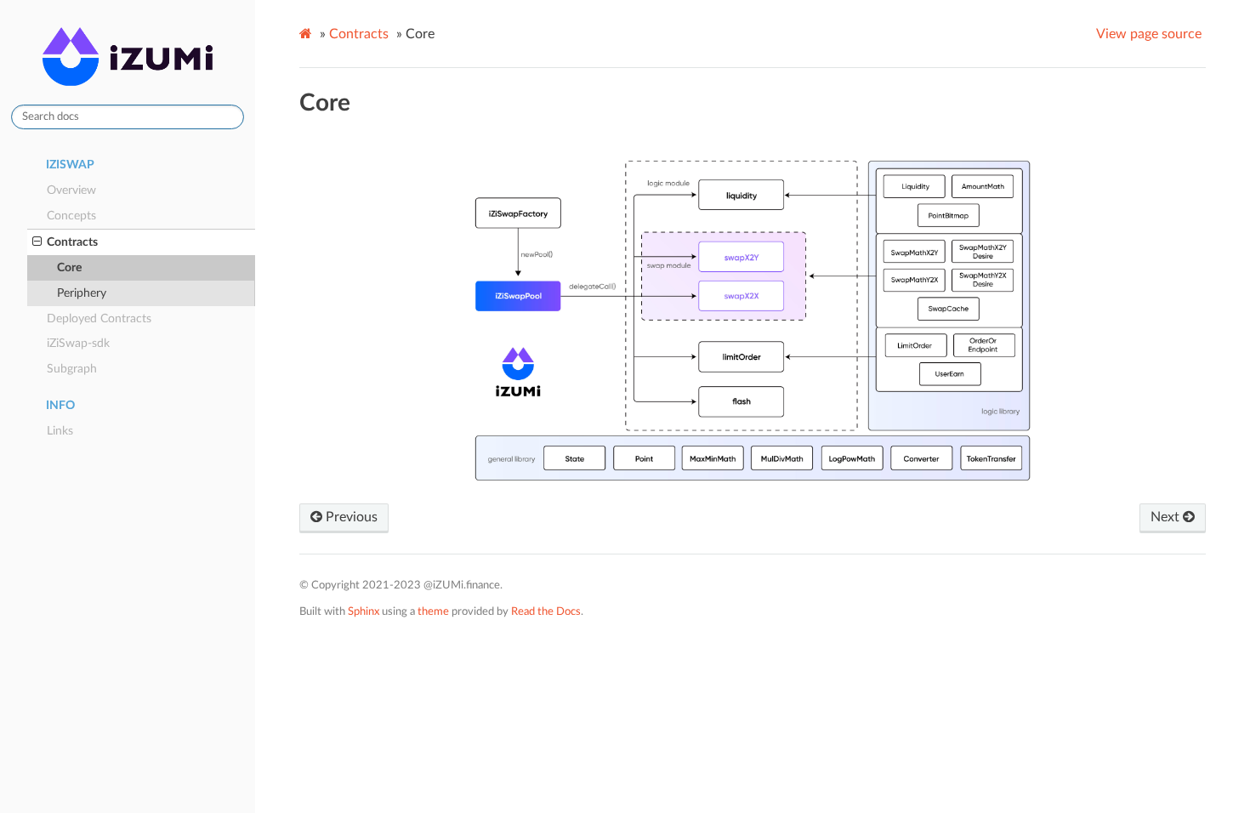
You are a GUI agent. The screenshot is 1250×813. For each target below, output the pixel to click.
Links (60, 430)
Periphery (81, 293)
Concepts (71, 215)
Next (1167, 517)
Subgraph (72, 368)
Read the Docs (546, 611)
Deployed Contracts (99, 318)
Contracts (72, 242)
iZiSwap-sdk (78, 343)
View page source (1149, 34)
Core (69, 267)
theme (433, 611)
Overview (71, 190)
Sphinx (363, 611)
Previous (350, 517)
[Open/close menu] (37, 242)
